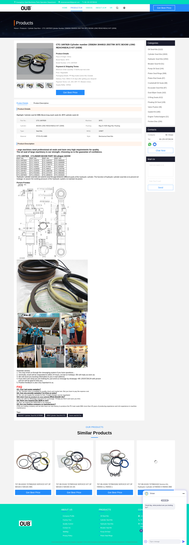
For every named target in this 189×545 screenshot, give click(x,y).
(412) (155, 97)
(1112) (155, 49)
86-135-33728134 (90, 2)
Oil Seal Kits (104, 516)
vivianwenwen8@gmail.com (70, 2)
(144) (156, 69)
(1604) (157, 54)
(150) (155, 121)
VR (111, 8)
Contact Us (66, 528)
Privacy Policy (67, 535)
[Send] (183, 541)
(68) (157, 83)
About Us (100, 8)
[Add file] (145, 541)
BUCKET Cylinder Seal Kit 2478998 (30, 415)
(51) (156, 64)
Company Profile (68, 516)
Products (76, 8)
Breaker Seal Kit (106, 528)
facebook (141, 530)
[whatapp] (149, 144)
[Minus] (183, 493)
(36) (155, 107)
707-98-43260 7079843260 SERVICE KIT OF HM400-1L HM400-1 (74, 485)
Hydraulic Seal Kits (106, 524)
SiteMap (65, 532)
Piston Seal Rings (106, 535)
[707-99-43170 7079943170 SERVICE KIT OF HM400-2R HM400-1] (156, 461)
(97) (156, 78)
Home (64, 8)
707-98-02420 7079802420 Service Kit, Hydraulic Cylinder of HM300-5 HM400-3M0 (114, 485)
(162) (157, 93)
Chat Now (160, 150)
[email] (154, 144)
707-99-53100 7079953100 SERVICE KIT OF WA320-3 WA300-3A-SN (33, 485)
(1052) (158, 59)
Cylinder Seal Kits (34, 28)
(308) (157, 73)
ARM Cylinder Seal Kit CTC (56, 415)
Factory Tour (67, 520)
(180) (154, 112)
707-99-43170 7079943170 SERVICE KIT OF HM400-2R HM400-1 (155, 485)
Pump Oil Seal (105, 532)
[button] (18, 466)
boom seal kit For (75, 415)
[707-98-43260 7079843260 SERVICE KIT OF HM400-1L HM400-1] (74, 461)
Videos (89, 8)
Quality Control (68, 524)
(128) (156, 102)
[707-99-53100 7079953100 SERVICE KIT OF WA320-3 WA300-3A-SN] (33, 461)
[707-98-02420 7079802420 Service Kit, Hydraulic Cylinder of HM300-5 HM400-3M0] (115, 461)
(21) (158, 117)
